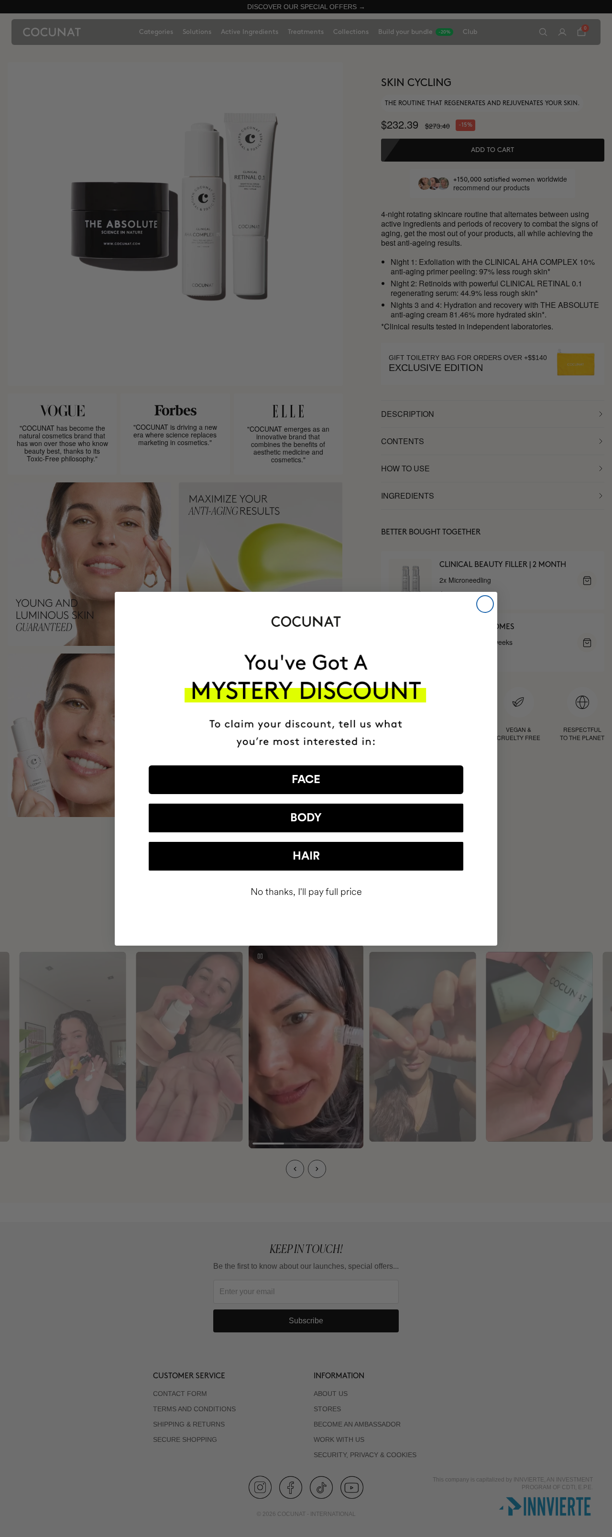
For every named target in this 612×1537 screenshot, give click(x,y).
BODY (306, 818)
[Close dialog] (485, 604)
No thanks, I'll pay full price (306, 892)
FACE (306, 779)
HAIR (306, 856)
